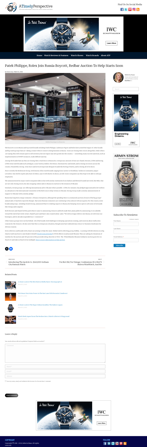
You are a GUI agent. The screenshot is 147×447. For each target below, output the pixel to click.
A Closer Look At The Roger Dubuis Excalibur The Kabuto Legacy (40, 305)
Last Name (117, 228)
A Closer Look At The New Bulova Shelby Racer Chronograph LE (40, 282)
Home (39, 55)
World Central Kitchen (44, 234)
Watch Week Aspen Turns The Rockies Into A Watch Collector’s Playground (43, 316)
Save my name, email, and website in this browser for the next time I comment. (29, 381)
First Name (117, 221)
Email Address (119, 237)
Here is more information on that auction (50, 240)
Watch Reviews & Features (56, 55)
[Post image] (10, 285)
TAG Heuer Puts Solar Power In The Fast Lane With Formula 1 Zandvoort (43, 293)
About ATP (105, 55)
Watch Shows (77, 55)
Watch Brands (92, 55)
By (9, 71)
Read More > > (128, 80)
